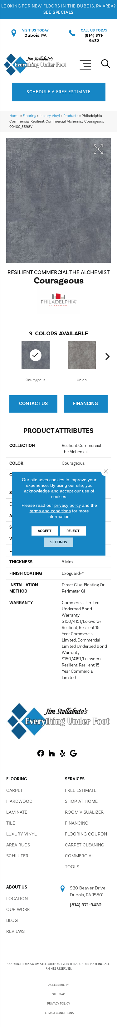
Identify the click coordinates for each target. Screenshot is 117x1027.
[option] (82, 361)
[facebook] (40, 754)
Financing (85, 403)
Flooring (29, 116)
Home (14, 116)
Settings (58, 542)
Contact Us (33, 403)
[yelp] (62, 754)
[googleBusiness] (73, 754)
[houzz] (51, 754)
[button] (58, 92)
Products (70, 116)
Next (107, 356)
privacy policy (67, 504)
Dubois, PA (35, 35)
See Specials (58, 12)
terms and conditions (50, 510)
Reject (73, 530)
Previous (9, 356)
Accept (44, 530)
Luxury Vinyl (50, 116)
